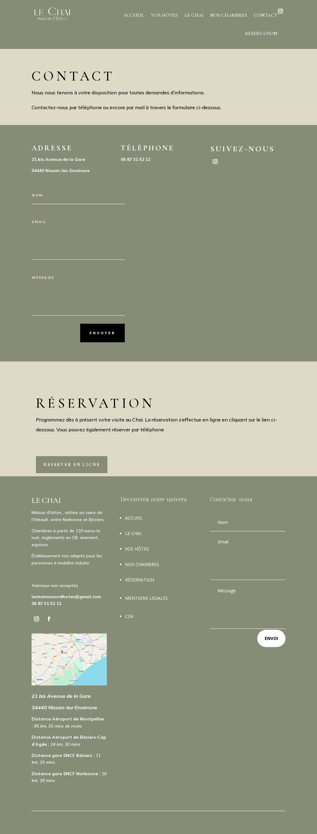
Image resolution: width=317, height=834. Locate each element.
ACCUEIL (133, 15)
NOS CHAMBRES (228, 15)
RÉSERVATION (261, 33)
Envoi (271, 638)
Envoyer (102, 333)
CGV (129, 616)
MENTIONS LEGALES (146, 598)
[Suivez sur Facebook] (49, 619)
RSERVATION (139, 580)
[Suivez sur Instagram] (215, 161)
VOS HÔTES (164, 15)
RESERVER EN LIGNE (71, 464)
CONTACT (265, 15)
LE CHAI (194, 15)
